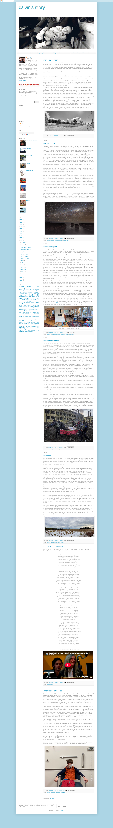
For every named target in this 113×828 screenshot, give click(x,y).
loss (24, 306)
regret (20, 319)
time (31, 327)
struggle (37, 324)
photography (33, 316)
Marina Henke (61, 300)
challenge (37, 290)
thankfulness (22, 327)
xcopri (34, 331)
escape (20, 299)
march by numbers (51, 60)
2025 (21, 280)
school (37, 319)
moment (30, 309)
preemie (20, 317)
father (27, 299)
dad (35, 293)
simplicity (33, 322)
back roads (36, 288)
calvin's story (32, 7)
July (22, 266)
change (20, 292)
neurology (25, 312)
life (38, 305)
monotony (34, 309)
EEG (20, 286)
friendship (24, 301)
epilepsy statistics (35, 298)
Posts (22, 123)
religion (23, 319)
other (38, 312)
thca (72, 334)
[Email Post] (65, 135)
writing (31, 331)
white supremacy (31, 330)
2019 (21, 235)
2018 (21, 233)
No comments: (61, 790)
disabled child (49, 136)
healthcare (28, 302)
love (56, 542)
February (23, 244)
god (53, 240)
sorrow (70, 334)
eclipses (28, 185)
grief (38, 301)
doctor (30, 296)
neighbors (21, 312)
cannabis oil (49, 334)
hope (37, 302)
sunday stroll (29, 155)
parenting (36, 313)
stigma (20, 324)
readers (34, 317)
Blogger (62, 810)
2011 (21, 221)
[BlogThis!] (69, 135)
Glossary (68, 53)
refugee (37, 317)
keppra (37, 303)
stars (29, 323)
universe (64, 240)
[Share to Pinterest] (73, 135)
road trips (31, 319)
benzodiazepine (27, 289)
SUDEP (28, 200)
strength (29, 324)
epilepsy (53, 136)
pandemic (27, 313)
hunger (55, 240)
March (22, 246)
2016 (21, 230)
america (37, 286)
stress (33, 324)
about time (28, 148)
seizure (67, 334)
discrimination (22, 296)
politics (37, 316)
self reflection (31, 320)
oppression (34, 312)
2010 (21, 219)
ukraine (62, 542)
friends (20, 301)
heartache (33, 302)
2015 (21, 228)
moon (37, 309)
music (31, 311)
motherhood (60, 136)
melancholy (26, 308)
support (33, 326)
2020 (21, 237)
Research (61, 53)
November (23, 273)
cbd (33, 290)
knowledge (34, 305)
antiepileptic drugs (25, 288)
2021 (21, 239)
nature (61, 240)
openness (29, 312)
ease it (83, 406)
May (22, 262)
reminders (28, 163)
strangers (24, 324)
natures (64, 136)
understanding (22, 329)
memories (32, 308)
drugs (37, 296)
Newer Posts (46, 796)
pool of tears (28, 208)
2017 (21, 231)
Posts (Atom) (51, 798)
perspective (21, 316)
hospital (21, 303)
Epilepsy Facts (42, 53)
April (22, 260)
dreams (34, 296)
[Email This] (67, 135)
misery (25, 309)
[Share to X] (70, 135)
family (57, 136)
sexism (20, 322)
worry (28, 331)
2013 (21, 224)
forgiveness (32, 299)
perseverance (35, 315)
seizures (26, 320)
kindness (29, 305)
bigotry (24, 290)
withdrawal (21, 331)
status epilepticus (35, 323)
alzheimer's (32, 286)
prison (24, 317)
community (30, 292)
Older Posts (91, 796)
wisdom (37, 330)
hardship (21, 302)
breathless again (50, 247)
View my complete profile (24, 80)
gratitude (34, 301)
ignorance (26, 303)
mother (20, 311)
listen (57, 302)
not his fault (28, 193)
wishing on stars (49, 143)
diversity (26, 296)
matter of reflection (51, 341)
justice (34, 303)
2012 (21, 222)
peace (59, 542)
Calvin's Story (26, 53)
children (25, 292)
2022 (21, 240)
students (20, 326)
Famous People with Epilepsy (80, 53)
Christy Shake (31, 57)
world (25, 331)
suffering (25, 326)
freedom (54, 542)
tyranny (48, 684)
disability (25, 295)
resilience (27, 319)
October (23, 271)
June (22, 264)
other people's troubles (52, 691)
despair (20, 295)
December (23, 275)
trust (38, 327)
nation (34, 311)
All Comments (24, 126)
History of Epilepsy (52, 53)
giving (28, 301)
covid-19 (31, 293)
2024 (21, 279)
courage (26, 293)
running (34, 319)
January (23, 242)
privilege (27, 317)
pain (23, 313)
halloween (28, 178)
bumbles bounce (29, 170)
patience (20, 315)
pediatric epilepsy (27, 315)
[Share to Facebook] (72, 135)
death (38, 293)
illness (58, 240)
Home (19, 53)
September (23, 269)
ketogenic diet (22, 305)
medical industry (31, 306)
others (20, 313)
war (67, 240)
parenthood (31, 313)
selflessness (37, 320)
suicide (29, 326)
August (22, 267)
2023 (21, 277)
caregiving (29, 290)
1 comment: (61, 135)
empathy (21, 298)
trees (34, 327)
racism (30, 317)
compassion (36, 292)
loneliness (21, 306)
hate (24, 302)
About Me (34, 53)
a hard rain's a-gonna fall (53, 546)
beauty (20, 289)
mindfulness (21, 309)
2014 (21, 226)
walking (25, 330)
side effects (26, 322)
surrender (37, 326)
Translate (29, 134)
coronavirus (21, 293)
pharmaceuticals (28, 316)
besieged (47, 455)
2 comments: (61, 332)
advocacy (27, 286)
